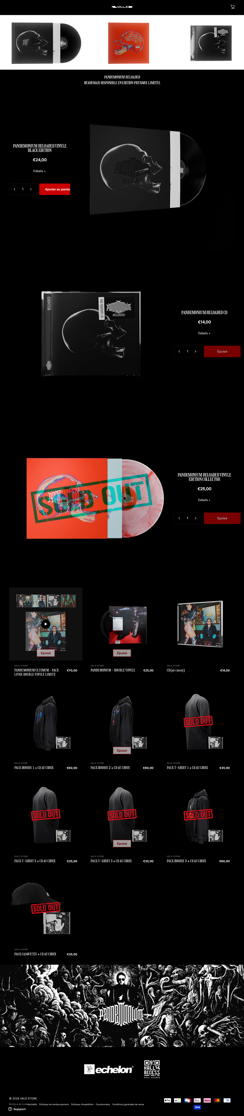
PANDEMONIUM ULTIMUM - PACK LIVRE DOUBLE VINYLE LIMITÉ (36, 672)
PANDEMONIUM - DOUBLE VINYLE (113, 670)
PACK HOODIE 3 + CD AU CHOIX (186, 861)
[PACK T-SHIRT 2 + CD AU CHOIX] (45, 814)
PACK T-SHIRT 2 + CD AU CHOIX (34, 861)
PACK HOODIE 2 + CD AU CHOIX (110, 768)
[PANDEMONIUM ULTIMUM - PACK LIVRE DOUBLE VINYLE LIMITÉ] (45, 624)
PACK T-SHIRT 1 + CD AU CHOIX (187, 768)
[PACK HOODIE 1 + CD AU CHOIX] (45, 721)
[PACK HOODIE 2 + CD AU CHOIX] (122, 721)
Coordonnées (103, 1104)
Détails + (39, 171)
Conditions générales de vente (128, 1104)
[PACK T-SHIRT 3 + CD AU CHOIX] (122, 814)
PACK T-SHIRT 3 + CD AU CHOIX (111, 861)
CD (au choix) (176, 670)
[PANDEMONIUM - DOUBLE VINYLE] (122, 624)
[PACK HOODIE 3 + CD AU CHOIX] (198, 814)
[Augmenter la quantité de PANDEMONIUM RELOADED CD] (196, 351)
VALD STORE (21, 665)
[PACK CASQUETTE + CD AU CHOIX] (45, 907)
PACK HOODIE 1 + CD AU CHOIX (34, 768)
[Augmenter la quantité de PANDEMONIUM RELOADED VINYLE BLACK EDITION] (31, 189)
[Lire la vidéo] (45, 624)
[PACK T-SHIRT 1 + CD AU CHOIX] (198, 721)
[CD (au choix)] (198, 624)
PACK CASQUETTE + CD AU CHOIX (35, 954)
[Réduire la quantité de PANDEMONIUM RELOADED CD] (178, 351)
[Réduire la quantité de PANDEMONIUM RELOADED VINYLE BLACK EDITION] (13, 189)
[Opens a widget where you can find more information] (17, 1109)
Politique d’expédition (82, 1104)
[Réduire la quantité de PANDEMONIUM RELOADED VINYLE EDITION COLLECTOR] (178, 518)
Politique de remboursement (54, 1104)
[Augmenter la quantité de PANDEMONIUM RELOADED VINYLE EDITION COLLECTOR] (196, 518)
